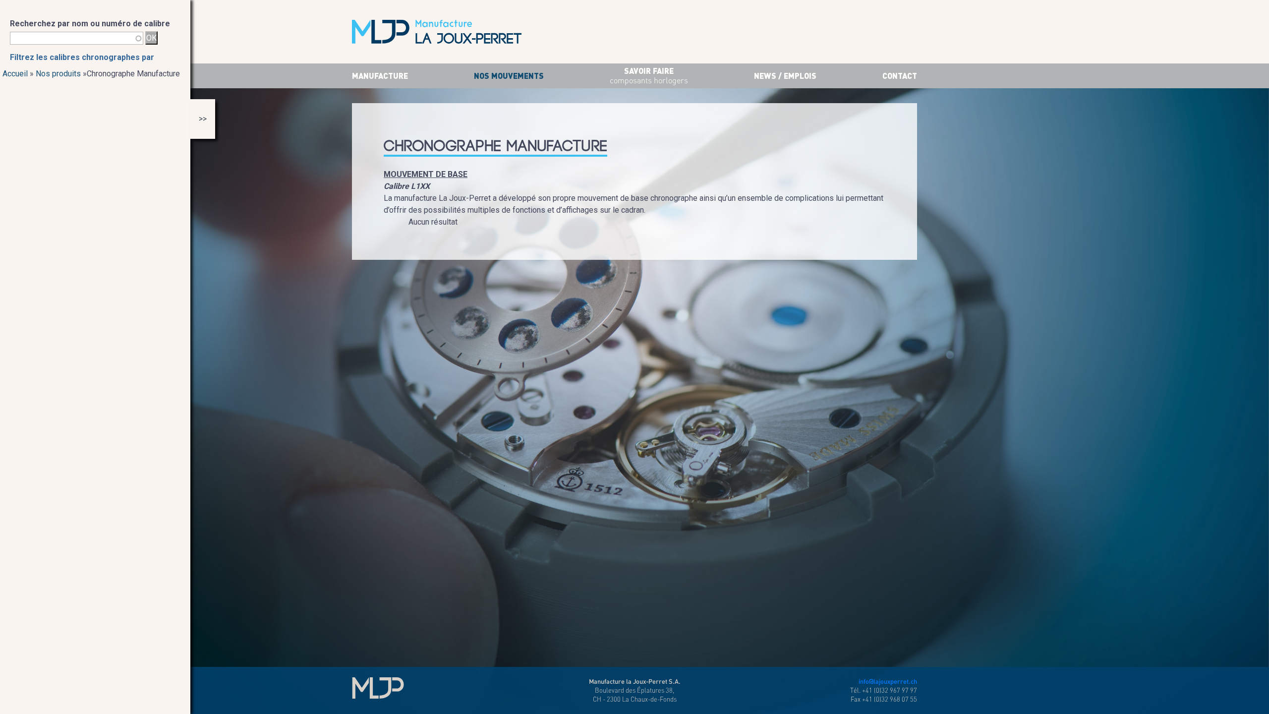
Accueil (15, 73)
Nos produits (58, 73)
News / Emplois (785, 75)
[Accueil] (436, 32)
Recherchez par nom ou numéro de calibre (90, 23)
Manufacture (380, 75)
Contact (899, 75)
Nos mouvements (509, 75)
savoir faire (649, 75)
